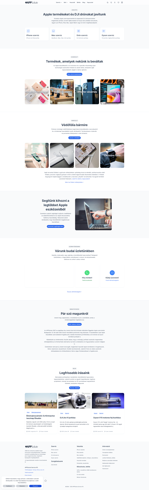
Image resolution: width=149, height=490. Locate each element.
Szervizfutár (54, 464)
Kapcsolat (90, 2)
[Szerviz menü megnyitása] (61, 2)
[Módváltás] (107, 2)
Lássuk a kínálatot (74, 138)
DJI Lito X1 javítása (67, 418)
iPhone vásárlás (81, 449)
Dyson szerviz (54, 457)
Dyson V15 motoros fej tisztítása (107, 418)
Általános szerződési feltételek (109, 460)
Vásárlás (80, 446)
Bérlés (79, 2)
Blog (83, 2)
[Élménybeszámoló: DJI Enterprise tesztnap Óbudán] (41, 401)
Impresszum (105, 468)
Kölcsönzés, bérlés (83, 467)
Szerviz (67, 413)
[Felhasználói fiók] (114, 2)
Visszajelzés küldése (107, 452)
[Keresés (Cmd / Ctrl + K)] (111, 2)
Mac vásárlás (80, 455)
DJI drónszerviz (55, 455)
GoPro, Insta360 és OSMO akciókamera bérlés (86, 470)
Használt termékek (81, 460)
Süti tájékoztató (106, 466)
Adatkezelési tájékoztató (108, 463)
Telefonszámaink (87, 280)
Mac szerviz (54, 452)
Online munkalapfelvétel (108, 449)
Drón (28, 412)
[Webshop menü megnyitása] (67, 2)
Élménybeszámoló (36, 412)
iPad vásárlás (80, 452)
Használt (72, 2)
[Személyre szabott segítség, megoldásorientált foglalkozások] (93, 214)
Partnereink (105, 455)
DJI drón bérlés (80, 474)
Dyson (95, 413)
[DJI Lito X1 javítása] (74, 401)
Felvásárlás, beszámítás (83, 463)
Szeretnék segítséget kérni (55, 226)
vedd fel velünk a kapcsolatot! (81, 179)
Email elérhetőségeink (112, 280)
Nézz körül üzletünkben (74, 74)
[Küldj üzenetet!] (112, 272)
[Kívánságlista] (118, 2)
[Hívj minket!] (87, 272)
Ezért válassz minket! (74, 324)
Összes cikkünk (74, 388)
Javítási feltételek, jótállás (108, 457)
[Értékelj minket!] (45, 481)
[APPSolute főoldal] (31, 2)
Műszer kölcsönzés (81, 477)
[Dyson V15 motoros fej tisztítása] (108, 401)
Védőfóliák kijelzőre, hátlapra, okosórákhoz (87, 457)
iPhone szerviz (54, 449)
